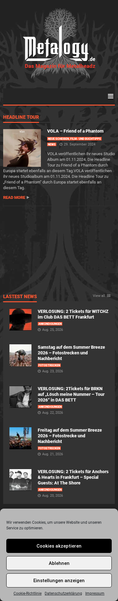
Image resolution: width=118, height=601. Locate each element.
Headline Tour (21, 117)
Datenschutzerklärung (63, 593)
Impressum (94, 593)
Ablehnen (59, 563)
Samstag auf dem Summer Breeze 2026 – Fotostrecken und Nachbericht (71, 353)
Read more (14, 197)
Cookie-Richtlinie (28, 593)
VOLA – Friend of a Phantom (75, 131)
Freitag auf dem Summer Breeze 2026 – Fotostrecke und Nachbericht (70, 436)
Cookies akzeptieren (59, 546)
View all (99, 296)
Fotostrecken (49, 365)
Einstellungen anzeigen (59, 580)
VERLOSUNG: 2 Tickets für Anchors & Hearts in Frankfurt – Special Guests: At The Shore (73, 477)
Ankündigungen (50, 323)
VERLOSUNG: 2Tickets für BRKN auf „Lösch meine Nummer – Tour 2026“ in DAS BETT (71, 394)
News (52, 144)
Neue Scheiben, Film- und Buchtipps (74, 138)
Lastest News (20, 296)
